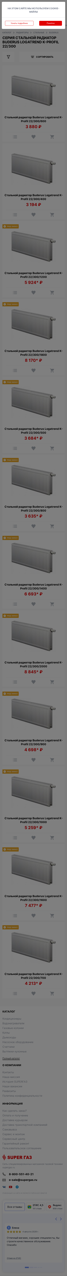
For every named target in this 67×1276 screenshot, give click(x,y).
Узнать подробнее (19, 23)
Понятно (51, 23)
